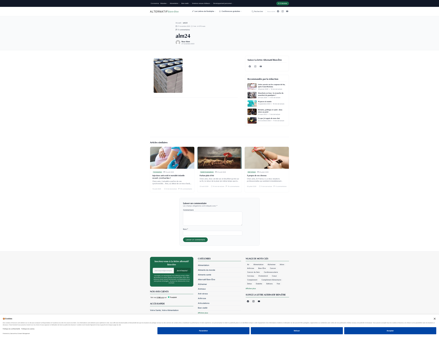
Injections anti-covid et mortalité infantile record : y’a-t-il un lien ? (168, 176)
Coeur (274, 276)
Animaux (202, 289)
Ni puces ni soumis (265, 101)
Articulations (203, 303)
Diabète (259, 284)
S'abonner (283, 3)
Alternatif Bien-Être (206, 279)
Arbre (282, 264)
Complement (252, 280)
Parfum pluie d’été (207, 175)
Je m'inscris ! (182, 270)
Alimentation (203, 265)
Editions (269, 284)
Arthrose (202, 298)
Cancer (273, 268)
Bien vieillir (203, 308)
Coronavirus (157, 172)
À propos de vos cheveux (256, 175)
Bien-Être (262, 268)
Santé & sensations (207, 172)
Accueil (178, 23)
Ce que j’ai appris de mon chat (269, 118)
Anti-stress (252, 172)
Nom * (185, 229)
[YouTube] (287, 11)
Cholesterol (263, 276)
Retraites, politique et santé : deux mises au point (270, 111)
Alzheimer (202, 284)
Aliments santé (204, 275)
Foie (278, 284)
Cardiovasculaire (271, 272)
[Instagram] (282, 11)
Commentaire (188, 210)
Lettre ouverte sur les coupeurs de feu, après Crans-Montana (271, 85)
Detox (249, 284)
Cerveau (250, 276)
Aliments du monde (206, 270)
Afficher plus (203, 313)
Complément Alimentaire (271, 280)
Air (248, 264)
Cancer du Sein (253, 272)
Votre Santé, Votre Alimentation (164, 310)
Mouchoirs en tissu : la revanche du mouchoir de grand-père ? (270, 94)
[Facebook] (278, 11)
